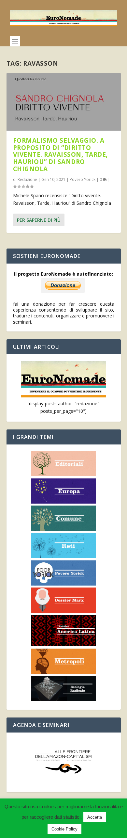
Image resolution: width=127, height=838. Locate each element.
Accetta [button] (94, 817)
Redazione (27, 179)
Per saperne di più (39, 220)
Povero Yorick (82, 179)
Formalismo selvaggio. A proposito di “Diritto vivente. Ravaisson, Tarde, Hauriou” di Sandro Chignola (60, 154)
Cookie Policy (64, 829)
